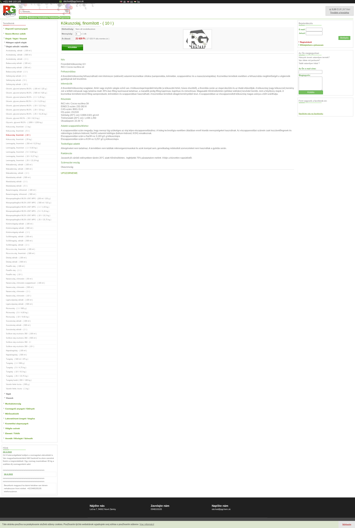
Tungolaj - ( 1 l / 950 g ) (15, 363)
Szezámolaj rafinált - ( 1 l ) (16, 329)
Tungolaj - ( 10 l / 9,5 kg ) (16, 372)
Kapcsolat (65, 18)
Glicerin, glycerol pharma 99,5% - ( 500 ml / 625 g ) (26, 93)
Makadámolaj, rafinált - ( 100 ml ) (19, 165)
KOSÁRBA (72, 47)
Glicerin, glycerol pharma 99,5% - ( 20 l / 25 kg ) (25, 110)
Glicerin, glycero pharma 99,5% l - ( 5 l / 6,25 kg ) (26, 101)
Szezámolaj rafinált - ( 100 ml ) (18, 321)
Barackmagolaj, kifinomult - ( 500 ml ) (21, 194)
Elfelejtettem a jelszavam (311, 45)
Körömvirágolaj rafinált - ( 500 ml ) (19, 228)
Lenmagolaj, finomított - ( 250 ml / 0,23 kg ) (23, 143)
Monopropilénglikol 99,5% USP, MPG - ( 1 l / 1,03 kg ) (27, 207)
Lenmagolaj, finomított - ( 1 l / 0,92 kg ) (21, 148)
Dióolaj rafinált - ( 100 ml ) (16, 258)
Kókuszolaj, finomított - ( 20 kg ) (19, 139)
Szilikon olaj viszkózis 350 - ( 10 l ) (20, 346)
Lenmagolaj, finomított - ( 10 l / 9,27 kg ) (22, 156)
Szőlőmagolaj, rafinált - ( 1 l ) (17, 245)
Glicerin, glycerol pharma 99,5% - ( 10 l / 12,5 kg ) (26, 106)
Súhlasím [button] (346, 524)
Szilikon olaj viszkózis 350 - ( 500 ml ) (21, 338)
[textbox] (44, 11)
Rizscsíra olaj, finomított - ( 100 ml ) (20, 249)
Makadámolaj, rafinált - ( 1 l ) (17, 173)
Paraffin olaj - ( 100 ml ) (15, 266)
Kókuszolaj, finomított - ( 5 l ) (17, 131)
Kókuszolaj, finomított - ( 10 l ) (18, 135)
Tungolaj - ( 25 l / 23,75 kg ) (17, 376)
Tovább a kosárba (339, 13)
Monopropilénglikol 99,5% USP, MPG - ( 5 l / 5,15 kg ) (27, 211)
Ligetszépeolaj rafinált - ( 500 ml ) (19, 304)
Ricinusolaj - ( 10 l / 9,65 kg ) (17, 317)
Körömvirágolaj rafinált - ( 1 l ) (18, 232)
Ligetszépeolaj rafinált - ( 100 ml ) (19, 300)
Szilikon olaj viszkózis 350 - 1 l (18, 342)
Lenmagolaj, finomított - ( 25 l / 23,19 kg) (22, 160)
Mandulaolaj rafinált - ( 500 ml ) (18, 177)
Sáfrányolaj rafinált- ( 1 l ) (16, 76)
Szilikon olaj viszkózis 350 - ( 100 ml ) (21, 334)
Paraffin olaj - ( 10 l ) (14, 274)
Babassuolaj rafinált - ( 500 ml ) (18, 68)
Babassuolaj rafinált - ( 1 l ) (17, 72)
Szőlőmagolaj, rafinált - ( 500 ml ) (19, 241)
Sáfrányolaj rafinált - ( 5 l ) (16, 80)
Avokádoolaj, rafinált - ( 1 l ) (17, 59)
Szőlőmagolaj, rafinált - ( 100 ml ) (19, 237)
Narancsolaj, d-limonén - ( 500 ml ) (20, 287)
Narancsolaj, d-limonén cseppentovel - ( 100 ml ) (25, 283)
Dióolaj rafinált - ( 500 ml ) (16, 262)
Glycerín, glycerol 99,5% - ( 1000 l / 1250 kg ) (24, 122)
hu (138, 1)
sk (124, 1)
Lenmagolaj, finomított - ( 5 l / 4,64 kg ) (21, 152)
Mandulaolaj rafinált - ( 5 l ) (16, 186)
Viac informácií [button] (147, 524)
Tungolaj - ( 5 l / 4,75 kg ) (16, 367)
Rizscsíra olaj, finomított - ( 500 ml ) (20, 253)
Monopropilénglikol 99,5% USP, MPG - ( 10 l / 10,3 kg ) (28, 215)
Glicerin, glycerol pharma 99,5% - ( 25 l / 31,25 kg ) (26, 114)
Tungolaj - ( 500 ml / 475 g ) (17, 359)
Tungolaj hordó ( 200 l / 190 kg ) (18, 380)
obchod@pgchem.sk (73, 1)
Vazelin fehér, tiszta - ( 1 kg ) (17, 389)
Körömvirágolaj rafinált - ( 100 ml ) (19, 224)
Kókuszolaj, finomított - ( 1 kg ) (18, 127)
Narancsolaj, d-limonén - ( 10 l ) (18, 296)
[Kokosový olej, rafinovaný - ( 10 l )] (197, 39)
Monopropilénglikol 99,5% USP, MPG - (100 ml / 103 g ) (28, 198)
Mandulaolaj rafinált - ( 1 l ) (16, 182)
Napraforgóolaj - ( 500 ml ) (16, 355)
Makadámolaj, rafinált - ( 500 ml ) (19, 169)
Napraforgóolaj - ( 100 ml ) (16, 351)
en (131, 1)
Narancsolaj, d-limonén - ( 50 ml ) (19, 279)
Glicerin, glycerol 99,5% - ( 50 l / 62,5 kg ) (23, 118)
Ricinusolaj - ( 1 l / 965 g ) (16, 308)
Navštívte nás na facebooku (311, 113)
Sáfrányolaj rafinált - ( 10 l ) (17, 84)
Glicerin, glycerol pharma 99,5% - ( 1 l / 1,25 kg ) (25, 97)
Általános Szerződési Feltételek (43, 18)
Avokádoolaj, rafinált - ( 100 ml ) (19, 51)
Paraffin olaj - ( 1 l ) (13, 270)
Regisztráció (306, 42)
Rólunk (23, 18)
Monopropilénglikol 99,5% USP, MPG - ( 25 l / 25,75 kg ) (28, 220)
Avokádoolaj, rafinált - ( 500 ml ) (19, 55)
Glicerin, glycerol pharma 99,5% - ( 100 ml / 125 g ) (26, 89)
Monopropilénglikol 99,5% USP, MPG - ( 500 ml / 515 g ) (28, 203)
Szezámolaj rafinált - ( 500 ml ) (18, 325)
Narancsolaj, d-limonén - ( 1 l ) (18, 291)
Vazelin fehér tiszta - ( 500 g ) (18, 384)
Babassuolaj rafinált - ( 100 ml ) (18, 63)
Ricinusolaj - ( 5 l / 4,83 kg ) (17, 312)
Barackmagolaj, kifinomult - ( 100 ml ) (21, 190)
